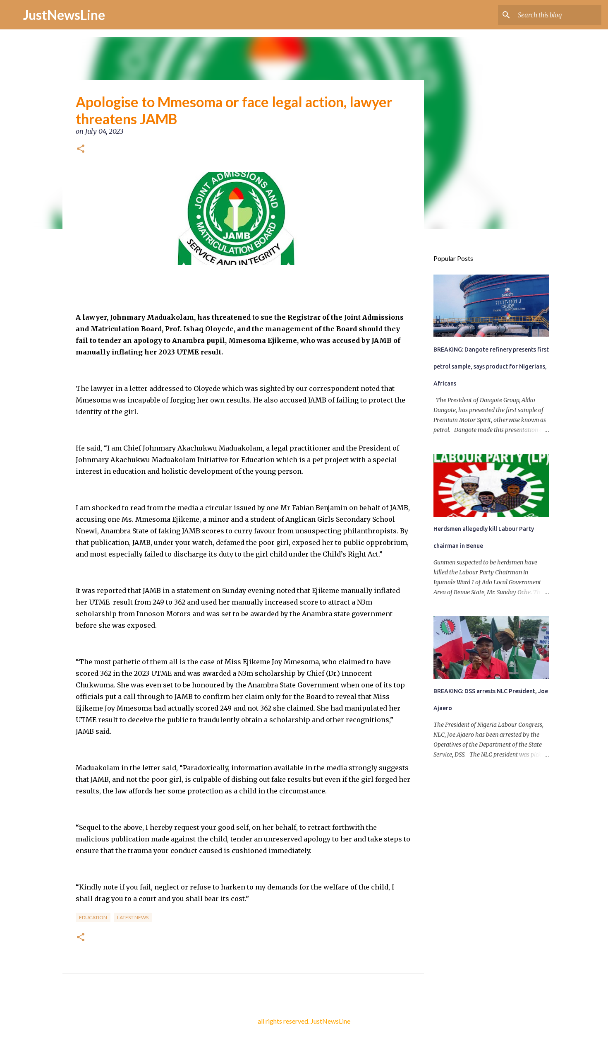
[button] (81, 149)
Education (93, 917)
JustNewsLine (64, 15)
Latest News (132, 917)
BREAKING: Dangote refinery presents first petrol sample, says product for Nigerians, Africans (491, 366)
